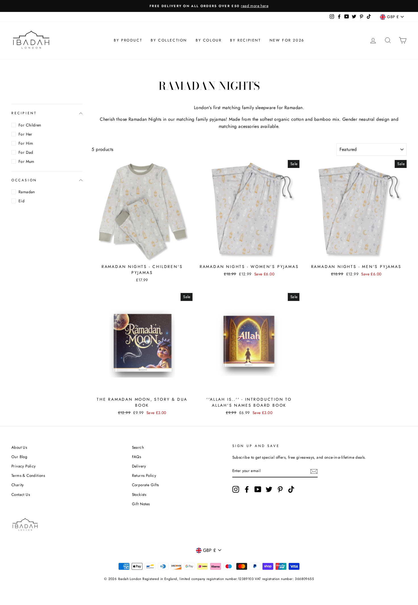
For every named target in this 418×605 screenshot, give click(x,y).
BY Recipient (245, 40)
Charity (17, 485)
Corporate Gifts (145, 485)
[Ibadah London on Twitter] (269, 489)
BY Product (128, 40)
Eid (21, 201)
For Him (25, 143)
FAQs (136, 457)
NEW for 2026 (287, 40)
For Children (29, 125)
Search (138, 447)
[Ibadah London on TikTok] (291, 489)
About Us (19, 447)
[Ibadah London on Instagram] (235, 489)
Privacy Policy (23, 466)
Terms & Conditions (28, 475)
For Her (25, 134)
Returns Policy (144, 475)
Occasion (24, 180)
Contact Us (20, 494)
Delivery (139, 466)
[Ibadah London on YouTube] (257, 489)
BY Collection (169, 40)
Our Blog (19, 457)
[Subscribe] (314, 471)
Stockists (139, 494)
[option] (209, 6)
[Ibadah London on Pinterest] (280, 489)
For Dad (25, 152)
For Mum (26, 161)
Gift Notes (141, 504)
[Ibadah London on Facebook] (246, 489)
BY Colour (209, 40)
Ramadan (26, 192)
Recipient (24, 113)
